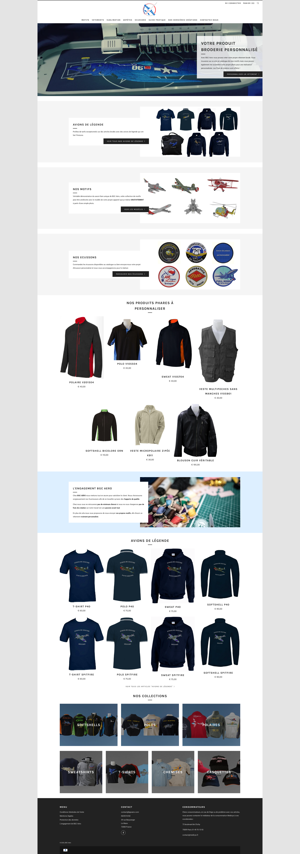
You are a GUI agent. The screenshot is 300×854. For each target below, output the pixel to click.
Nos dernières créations (182, 20)
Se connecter (233, 3)
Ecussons (140, 20)
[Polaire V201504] (82, 347)
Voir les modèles (133, 209)
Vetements (98, 20)
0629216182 (125, 816)
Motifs (85, 20)
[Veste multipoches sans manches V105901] (218, 350)
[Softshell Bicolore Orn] (104, 425)
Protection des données (69, 820)
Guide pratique (157, 20)
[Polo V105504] (127, 338)
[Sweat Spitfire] (173, 644)
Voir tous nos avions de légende (125, 141)
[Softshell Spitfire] (218, 643)
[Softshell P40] (218, 574)
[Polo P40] (127, 575)
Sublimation (114, 20)
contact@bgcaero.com (130, 812)
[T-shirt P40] (82, 575)
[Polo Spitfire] (127, 644)
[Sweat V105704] (173, 344)
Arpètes (127, 20)
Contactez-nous (209, 20)
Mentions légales (66, 816)
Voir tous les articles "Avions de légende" (149, 686)
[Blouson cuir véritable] (196, 430)
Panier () (249, 3)
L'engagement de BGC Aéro (70, 824)
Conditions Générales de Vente (72, 812)
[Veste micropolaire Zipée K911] (150, 425)
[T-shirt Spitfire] (82, 644)
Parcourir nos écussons (129, 274)
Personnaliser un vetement (242, 74)
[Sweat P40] (173, 575)
